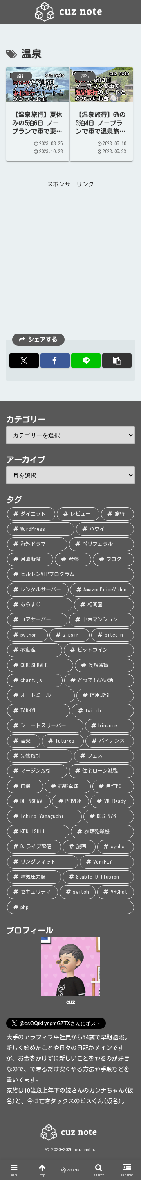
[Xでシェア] (24, 360)
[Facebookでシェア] (55, 360)
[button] (117, 360)
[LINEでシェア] (86, 360)
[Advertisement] (70, 260)
